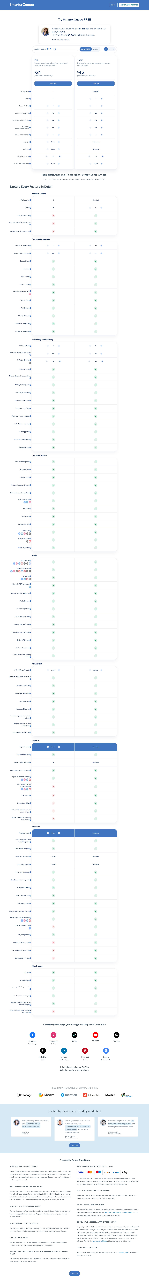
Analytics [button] (27, 149)
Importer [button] (27, 142)
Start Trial (96, 83)
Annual (85, 49)
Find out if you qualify (113, 1212)
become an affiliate (100, 1241)
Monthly (95, 49)
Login (113, 5)
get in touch (127, 1212)
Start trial (75, 1145)
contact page (123, 1252)
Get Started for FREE (129, 5)
